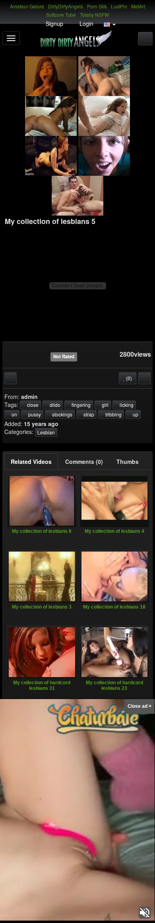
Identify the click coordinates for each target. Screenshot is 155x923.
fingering (80, 404)
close (32, 404)
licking (126, 404)
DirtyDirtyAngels (65, 6)
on (13, 414)
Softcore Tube (61, 14)
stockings (61, 414)
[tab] (31, 461)
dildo (54, 404)
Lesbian (46, 432)
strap (88, 414)
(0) (128, 378)
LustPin (119, 6)
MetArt (138, 6)
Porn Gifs (97, 6)
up (135, 414)
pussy (34, 414)
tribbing (113, 414)
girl (104, 404)
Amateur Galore (27, 6)
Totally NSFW (94, 14)
